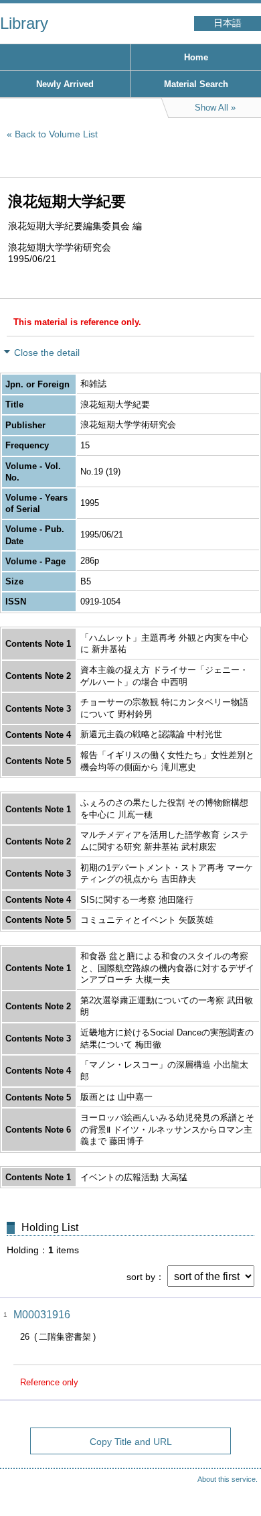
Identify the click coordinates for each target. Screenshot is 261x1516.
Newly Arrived (65, 84)
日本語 (227, 23)
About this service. (227, 1479)
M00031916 (41, 1314)
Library (24, 23)
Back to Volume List (56, 134)
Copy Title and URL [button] (131, 1441)
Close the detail (47, 352)
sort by (140, 1276)
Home (196, 57)
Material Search (196, 84)
